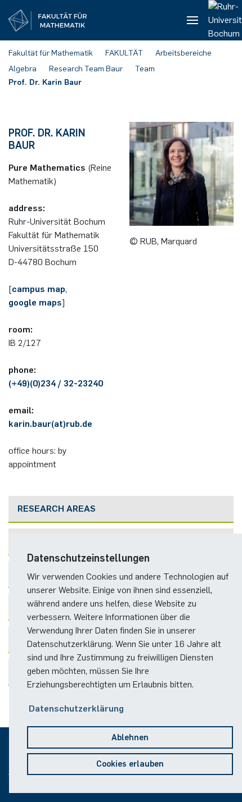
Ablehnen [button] (130, 737)
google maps (35, 302)
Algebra (22, 69)
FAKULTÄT (124, 53)
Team (145, 69)
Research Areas (56, 508)
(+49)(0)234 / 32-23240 (55, 383)
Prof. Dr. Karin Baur (45, 82)
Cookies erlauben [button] (130, 764)
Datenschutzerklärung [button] (76, 708)
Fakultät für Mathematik (50, 53)
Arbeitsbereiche (183, 53)
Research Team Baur (86, 69)
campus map (38, 289)
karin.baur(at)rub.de (50, 423)
